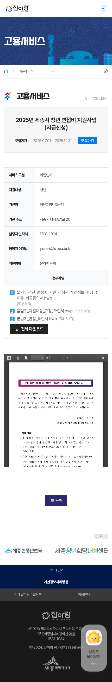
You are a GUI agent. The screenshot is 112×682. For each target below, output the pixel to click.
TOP (59, 570)
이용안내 (84, 594)
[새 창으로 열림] (23, 550)
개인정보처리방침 (56, 582)
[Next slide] (105, 536)
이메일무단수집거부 (27, 594)
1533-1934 (55, 639)
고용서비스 (25, 71)
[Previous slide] (96, 536)
